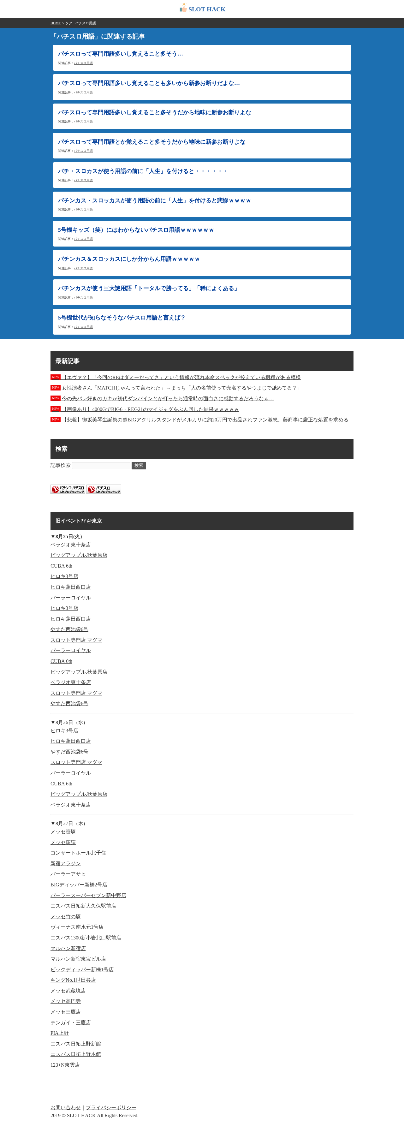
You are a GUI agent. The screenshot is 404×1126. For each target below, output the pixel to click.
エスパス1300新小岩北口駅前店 (85, 937)
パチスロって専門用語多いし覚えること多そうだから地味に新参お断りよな (154, 112)
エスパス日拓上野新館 (75, 1043)
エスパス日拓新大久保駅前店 (83, 906)
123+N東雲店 (65, 1065)
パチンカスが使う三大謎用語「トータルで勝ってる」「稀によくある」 (149, 288)
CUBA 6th (61, 566)
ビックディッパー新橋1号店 (82, 969)
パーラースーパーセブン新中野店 (88, 895)
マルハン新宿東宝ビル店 (78, 959)
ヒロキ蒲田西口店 (70, 587)
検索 (138, 465)
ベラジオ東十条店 (70, 544)
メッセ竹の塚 (65, 916)
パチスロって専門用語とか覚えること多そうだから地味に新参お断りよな (152, 142)
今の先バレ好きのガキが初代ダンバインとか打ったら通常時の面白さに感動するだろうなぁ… (163, 398)
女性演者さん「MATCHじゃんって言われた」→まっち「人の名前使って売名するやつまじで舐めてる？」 (177, 387)
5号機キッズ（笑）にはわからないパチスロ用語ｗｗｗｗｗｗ (136, 230)
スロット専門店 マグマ (76, 640)
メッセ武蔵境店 (68, 990)
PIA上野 (59, 1033)
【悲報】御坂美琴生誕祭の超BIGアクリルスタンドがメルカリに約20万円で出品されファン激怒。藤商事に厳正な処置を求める (200, 419)
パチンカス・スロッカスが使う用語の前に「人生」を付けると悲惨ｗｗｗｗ (154, 200)
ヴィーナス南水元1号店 (77, 927)
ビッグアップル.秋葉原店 (78, 555)
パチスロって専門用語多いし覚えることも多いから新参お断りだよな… (149, 83)
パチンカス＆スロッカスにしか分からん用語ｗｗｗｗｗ (129, 259)
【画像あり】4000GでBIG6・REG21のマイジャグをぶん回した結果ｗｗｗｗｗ (145, 409)
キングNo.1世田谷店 (73, 980)
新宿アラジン (65, 863)
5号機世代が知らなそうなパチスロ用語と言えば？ (122, 317)
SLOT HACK (207, 9)
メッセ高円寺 (65, 1001)
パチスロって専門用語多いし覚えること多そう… (120, 54)
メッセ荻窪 (63, 842)
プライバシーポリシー (111, 1107)
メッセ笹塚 (63, 831)
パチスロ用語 (83, 63)
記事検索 (60, 465)
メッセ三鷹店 (65, 1012)
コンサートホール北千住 (78, 852)
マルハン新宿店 (68, 948)
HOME (55, 23)
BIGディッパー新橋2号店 (78, 884)
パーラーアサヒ (68, 874)
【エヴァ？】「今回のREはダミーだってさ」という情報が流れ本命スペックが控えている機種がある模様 (176, 377)
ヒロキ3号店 (64, 576)
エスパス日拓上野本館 (75, 1054)
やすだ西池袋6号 (69, 629)
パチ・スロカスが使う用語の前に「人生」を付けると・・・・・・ (143, 171)
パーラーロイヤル (70, 597)
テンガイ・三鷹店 (70, 1022)
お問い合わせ (65, 1107)
